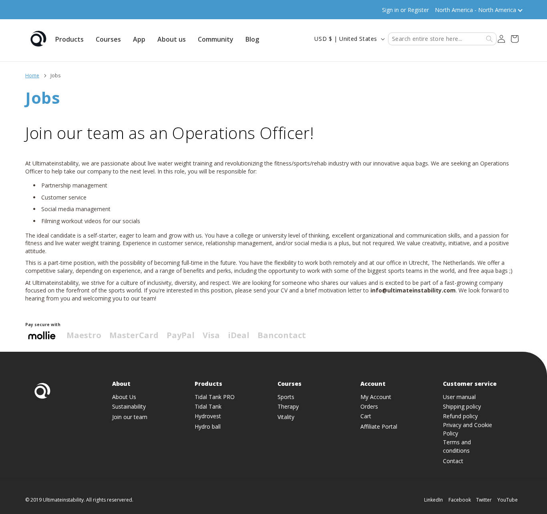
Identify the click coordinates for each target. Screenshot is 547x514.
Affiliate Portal (378, 426)
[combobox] (442, 38)
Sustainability (129, 406)
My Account (375, 397)
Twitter (484, 499)
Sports (286, 397)
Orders (369, 406)
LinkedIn (433, 499)
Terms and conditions (457, 446)
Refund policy (460, 416)
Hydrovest (208, 416)
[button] (69, 38)
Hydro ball (208, 426)
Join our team (129, 417)
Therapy (288, 406)
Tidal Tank (208, 406)
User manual (459, 397)
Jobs (55, 75)
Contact (453, 461)
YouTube (507, 499)
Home (32, 75)
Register (418, 10)
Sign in (390, 10)
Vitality (286, 417)
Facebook (459, 499)
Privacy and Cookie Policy (467, 429)
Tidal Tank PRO (215, 397)
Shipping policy (462, 406)
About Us (124, 397)
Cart (365, 416)
